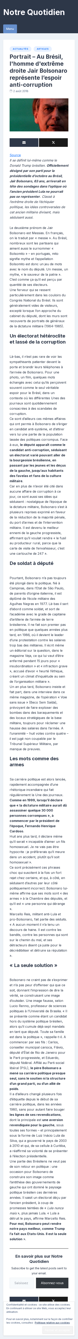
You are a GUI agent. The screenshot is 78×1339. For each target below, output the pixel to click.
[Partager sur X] (53, 142)
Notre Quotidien (34, 12)
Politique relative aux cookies (52, 1322)
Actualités (20, 48)
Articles (43, 48)
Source (15, 155)
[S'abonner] (24, 142)
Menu (10, 28)
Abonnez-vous (52, 1283)
